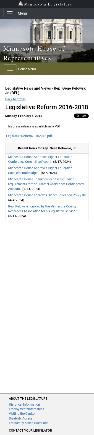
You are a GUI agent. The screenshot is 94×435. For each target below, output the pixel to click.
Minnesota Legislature (48, 4)
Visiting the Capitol (22, 413)
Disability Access (20, 418)
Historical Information (24, 404)
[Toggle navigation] (9, 13)
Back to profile (15, 99)
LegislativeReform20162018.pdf (29, 136)
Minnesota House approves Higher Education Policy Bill (47, 195)
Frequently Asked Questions (28, 423)
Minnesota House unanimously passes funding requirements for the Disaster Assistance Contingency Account (46, 184)
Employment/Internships (26, 409)
